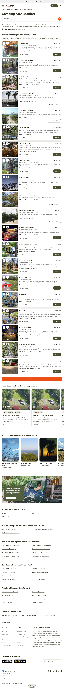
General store (5, 634)
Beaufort (24, 9)
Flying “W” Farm (14, 415)
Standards (19, 642)
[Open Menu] (60, 5)
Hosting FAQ (20, 645)
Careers (4, 640)
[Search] (59, 19)
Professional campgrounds (24, 637)
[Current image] (7, 55)
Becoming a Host (21, 631)
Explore (4, 9)
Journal (4, 637)
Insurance (19, 640)
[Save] (4, 43)
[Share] (7, 43)
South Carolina (17, 9)
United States (10, 9)
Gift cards (4, 631)
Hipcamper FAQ (6, 645)
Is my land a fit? (21, 634)
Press (3, 642)
